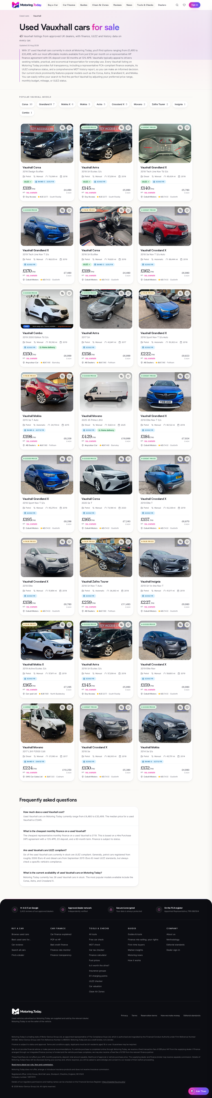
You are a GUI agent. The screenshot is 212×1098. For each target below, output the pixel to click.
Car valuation (95, 986)
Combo (27, 112)
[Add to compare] (62, 128)
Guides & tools (135, 934)
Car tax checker (96, 950)
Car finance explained (60, 934)
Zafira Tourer (160, 104)
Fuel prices (94, 960)
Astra (101, 104)
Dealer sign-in (173, 950)
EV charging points (98, 976)
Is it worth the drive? (99, 965)
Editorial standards (176, 944)
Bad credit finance (59, 944)
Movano (139, 104)
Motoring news (135, 955)
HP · (30, 192)
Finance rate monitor (60, 950)
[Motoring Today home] (27, 5)
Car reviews (17, 944)
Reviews (117, 5)
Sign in (194, 5)
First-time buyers (136, 944)
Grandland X (46, 104)
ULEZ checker (96, 981)
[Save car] (69, 128)
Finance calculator (98, 955)
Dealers (162, 5)
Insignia (180, 104)
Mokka (85, 104)
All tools (93, 934)
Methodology (173, 939)
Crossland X (119, 104)
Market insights (135, 950)
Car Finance (69, 5)
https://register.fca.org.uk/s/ (113, 1082)
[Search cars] (177, 5)
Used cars (24, 16)
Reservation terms (149, 1015)
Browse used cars (20, 934)
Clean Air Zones (100, 5)
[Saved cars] (184, 5)
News (129, 5)
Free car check (96, 939)
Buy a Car (53, 5)
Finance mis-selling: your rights (143, 939)
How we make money (170, 1015)
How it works (134, 960)
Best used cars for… (21, 939)
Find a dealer (18, 955)
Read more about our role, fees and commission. (32, 1065)
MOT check (94, 944)
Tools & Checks (145, 5)
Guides (83, 5)
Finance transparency (60, 955)
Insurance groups (97, 970)
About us (171, 934)
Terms (134, 1015)
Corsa (27, 104)
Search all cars (19, 950)
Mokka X (67, 104)
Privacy (124, 1015)
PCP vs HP (55, 939)
